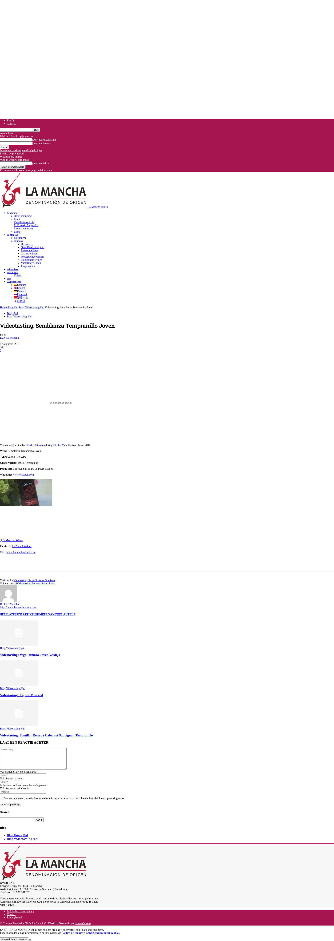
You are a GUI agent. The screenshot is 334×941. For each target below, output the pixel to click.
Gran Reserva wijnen (32, 247)
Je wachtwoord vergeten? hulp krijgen (21, 150)
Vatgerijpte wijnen (31, 262)
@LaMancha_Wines (11, 540)
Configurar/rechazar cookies (103, 932)
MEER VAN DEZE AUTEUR (57, 614)
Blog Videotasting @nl (31, 307)
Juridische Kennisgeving (20, 911)
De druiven (27, 244)
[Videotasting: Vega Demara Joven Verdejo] (19, 644)
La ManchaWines (21, 546)
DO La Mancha (62, 445)
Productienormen (23, 228)
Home (3, 307)
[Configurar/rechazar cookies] (29, 939)
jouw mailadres (40, 163)
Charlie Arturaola (35, 445)
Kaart (17, 219)
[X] (18, 355)
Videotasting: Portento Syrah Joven (36, 583)
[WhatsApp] (43, 355)
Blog (9, 278)
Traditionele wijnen (31, 259)
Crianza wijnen (29, 253)
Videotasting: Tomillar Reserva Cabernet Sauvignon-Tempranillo (46, 735)
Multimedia (12, 272)
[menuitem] (14, 281)
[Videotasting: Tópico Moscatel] (19, 685)
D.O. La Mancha (9, 337)
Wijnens (18, 241)
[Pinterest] (31, 355)
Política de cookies (72, 932)
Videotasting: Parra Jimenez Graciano (34, 580)
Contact (11, 123)
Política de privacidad (12, 153)
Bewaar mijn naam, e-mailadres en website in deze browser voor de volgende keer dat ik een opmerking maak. (64, 798)
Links (17, 231)
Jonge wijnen (28, 266)
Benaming (12, 213)
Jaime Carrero (83, 923)
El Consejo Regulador (26, 225)
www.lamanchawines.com (20, 552)
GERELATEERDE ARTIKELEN (19, 614)
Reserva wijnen (29, 250)
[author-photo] (8, 600)
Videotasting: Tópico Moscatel (21, 695)
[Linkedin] (56, 355)
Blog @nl (12, 307)
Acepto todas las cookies (14, 939)
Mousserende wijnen (32, 256)
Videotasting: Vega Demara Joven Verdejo (30, 655)
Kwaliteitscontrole (24, 222)
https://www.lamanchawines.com (18, 607)
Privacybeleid (14, 917)
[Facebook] (5, 355)
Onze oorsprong (23, 215)
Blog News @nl (17, 835)
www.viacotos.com (23, 474)
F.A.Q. (11, 120)
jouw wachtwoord (42, 143)
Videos (18, 275)
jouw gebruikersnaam (44, 139)
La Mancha (12, 234)
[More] (68, 355)
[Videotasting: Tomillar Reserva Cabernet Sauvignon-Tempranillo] (19, 725)
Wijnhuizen (12, 269)
